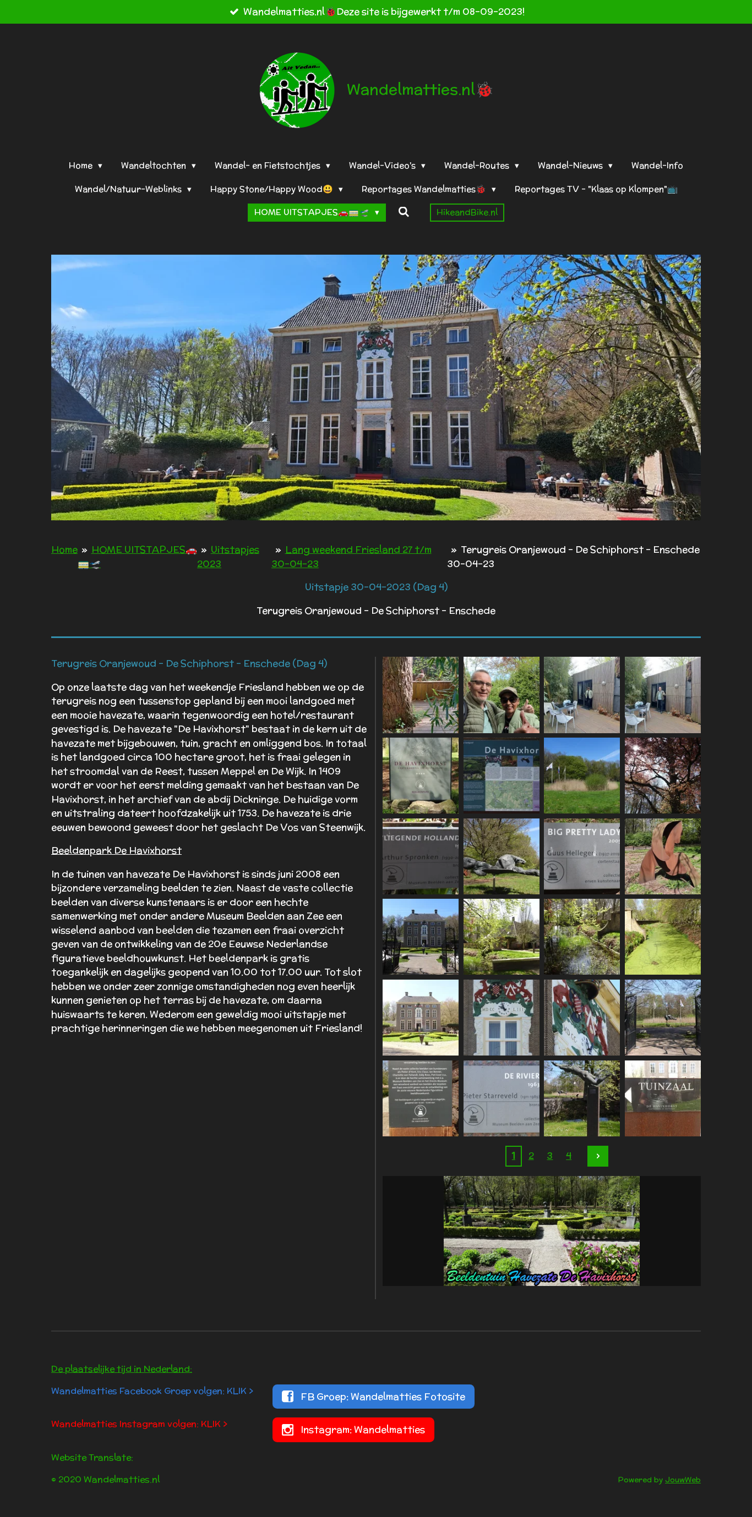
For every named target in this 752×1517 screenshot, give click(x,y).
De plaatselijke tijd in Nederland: (121, 1368)
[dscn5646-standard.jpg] (582, 1098)
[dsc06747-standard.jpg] (501, 937)
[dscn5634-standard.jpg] (501, 856)
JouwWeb (683, 1480)
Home (64, 549)
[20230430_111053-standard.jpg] (501, 695)
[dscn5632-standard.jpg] (663, 775)
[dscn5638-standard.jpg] (582, 856)
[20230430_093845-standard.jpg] (420, 695)
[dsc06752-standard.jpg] (663, 1098)
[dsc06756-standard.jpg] (420, 1098)
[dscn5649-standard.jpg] (663, 1017)
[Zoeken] (403, 212)
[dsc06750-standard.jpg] (582, 937)
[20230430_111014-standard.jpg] (663, 695)
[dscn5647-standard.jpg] (501, 1098)
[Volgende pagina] (597, 1156)
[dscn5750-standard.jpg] (582, 1017)
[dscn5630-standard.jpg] (582, 775)
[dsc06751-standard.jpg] (420, 1017)
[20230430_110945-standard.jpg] (582, 695)
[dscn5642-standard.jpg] (501, 1017)
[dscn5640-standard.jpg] (420, 937)
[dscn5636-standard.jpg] (420, 856)
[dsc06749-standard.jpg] (663, 937)
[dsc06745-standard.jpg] (420, 775)
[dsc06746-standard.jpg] (501, 775)
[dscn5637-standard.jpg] (663, 856)
